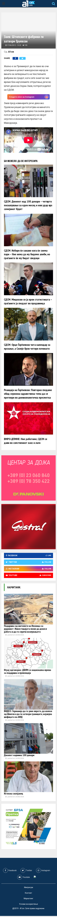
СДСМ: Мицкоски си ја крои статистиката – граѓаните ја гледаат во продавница (28, 301)
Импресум (28, 887)
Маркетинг (28, 898)
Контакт (28, 893)
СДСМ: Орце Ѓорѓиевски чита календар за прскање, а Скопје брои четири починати (27, 346)
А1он (11, 51)
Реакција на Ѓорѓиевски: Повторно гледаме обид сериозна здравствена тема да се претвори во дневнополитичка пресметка (28, 393)
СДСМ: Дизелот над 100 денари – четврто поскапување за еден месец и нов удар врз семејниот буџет (28, 205)
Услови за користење (28, 904)
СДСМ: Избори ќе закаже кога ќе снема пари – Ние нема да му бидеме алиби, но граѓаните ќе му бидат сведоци (27, 254)
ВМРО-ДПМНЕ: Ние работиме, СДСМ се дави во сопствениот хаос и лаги (25, 441)
